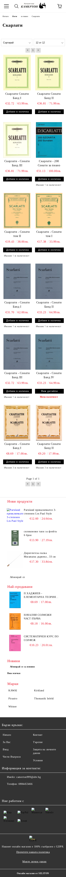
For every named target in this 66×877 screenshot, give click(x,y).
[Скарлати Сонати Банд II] (49, 72)
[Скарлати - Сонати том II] (17, 210)
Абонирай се (17, 577)
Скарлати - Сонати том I (49, 234)
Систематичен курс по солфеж (41, 638)
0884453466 (25, 784)
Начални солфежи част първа (37, 617)
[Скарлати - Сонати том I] (49, 210)
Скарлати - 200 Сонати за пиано (49, 163)
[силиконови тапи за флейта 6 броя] (15, 538)
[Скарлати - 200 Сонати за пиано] (49, 140)
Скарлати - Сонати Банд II (49, 304)
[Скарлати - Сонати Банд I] (17, 281)
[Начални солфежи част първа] (15, 621)
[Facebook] (7, 791)
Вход (5, 749)
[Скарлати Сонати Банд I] (17, 72)
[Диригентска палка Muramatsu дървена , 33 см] (15, 559)
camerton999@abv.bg (28, 777)
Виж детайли (49, 391)
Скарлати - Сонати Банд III (17, 163)
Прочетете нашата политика (33, 852)
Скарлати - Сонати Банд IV (49, 375)
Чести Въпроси (12, 756)
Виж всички (14, 673)
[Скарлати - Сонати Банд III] (17, 140)
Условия (38, 760)
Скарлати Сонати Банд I (17, 95)
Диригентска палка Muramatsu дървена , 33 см (40, 555)
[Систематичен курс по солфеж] (15, 643)
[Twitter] (15, 791)
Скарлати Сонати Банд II (49, 95)
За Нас (6, 742)
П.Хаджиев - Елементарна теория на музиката (40, 595)
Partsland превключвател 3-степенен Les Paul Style (40, 512)
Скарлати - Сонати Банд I (17, 304)
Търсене (38, 742)
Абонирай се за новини (22, 666)
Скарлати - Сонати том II (17, 234)
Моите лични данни (34, 861)
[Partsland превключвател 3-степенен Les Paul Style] (15, 516)
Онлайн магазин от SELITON (33, 873)
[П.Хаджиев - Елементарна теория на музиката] (15, 600)
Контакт (38, 735)
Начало (7, 735)
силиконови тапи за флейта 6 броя (40, 533)
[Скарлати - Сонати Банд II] (49, 281)
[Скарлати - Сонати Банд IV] (49, 352)
